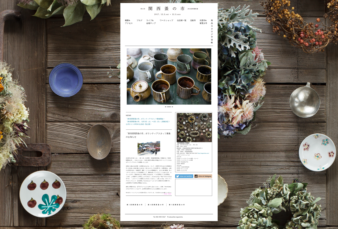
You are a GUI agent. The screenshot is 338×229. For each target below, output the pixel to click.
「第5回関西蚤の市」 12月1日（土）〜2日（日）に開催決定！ (148, 121)
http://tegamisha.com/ (203, 153)
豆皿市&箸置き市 (203, 21)
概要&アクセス (129, 21)
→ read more (167, 194)
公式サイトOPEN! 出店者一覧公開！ (139, 124)
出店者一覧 (181, 20)
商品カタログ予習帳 (212, 31)
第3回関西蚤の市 (177, 205)
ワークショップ (166, 20)
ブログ (139, 20)
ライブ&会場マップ (151, 21)
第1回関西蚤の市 (135, 205)
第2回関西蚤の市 (156, 205)
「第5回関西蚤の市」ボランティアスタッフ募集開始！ (145, 119)
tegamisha (179, 217)
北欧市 (193, 20)
